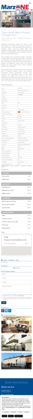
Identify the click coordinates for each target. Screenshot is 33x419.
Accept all (4, 416)
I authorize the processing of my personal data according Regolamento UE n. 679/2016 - (17, 295)
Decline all (10, 416)
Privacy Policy (21, 295)
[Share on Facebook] (2, 310)
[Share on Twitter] (6, 310)
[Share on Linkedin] (9, 310)
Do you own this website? (10, 243)
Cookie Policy (22, 407)
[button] (1, 17)
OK (26, 243)
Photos (5, 262)
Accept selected (18, 416)
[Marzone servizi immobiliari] (15, 7)
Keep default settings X (26, 396)
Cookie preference (10, 407)
